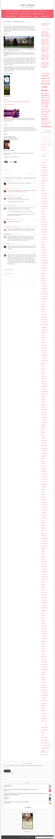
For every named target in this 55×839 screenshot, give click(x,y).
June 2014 (43, 522)
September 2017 (44, 422)
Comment (31, 281)
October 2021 (44, 296)
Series (34, 11)
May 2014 (43, 525)
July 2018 (43, 396)
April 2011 (43, 620)
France (42, 107)
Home (7, 11)
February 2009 (44, 687)
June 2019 (43, 368)
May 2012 (43, 587)
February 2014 (44, 533)
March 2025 (43, 190)
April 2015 (43, 497)
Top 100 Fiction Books (38, 13)
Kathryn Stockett (7, 786)
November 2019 (44, 355)
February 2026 (44, 167)
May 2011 (43, 618)
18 (46, 142)
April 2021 (43, 311)
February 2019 (44, 378)
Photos (47, 116)
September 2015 (44, 484)
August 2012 (43, 579)
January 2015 (43, 504)
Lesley (5, 252)
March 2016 (43, 468)
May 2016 (43, 463)
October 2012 (44, 574)
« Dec (42, 150)
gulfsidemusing (8, 244)
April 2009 (43, 682)
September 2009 (44, 669)
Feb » (45, 150)
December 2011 (44, 600)
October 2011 (43, 605)
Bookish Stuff (44, 102)
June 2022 (43, 275)
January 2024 (44, 226)
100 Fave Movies (15, 11)
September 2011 (44, 607)
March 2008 (43, 715)
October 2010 (44, 636)
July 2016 (43, 458)
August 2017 (43, 425)
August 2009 (43, 672)
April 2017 (43, 435)
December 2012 (44, 569)
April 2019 (43, 373)
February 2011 (44, 625)
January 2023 (44, 257)
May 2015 (43, 494)
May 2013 (43, 556)
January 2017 (43, 443)
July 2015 (43, 489)
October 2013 (44, 543)
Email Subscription (27, 763)
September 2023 (44, 237)
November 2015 (44, 479)
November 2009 (44, 664)
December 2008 (44, 692)
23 (42, 144)
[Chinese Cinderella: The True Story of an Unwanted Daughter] (50, 804)
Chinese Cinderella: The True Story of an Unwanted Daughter (16, 801)
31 (44, 147)
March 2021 (43, 314)
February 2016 (44, 471)
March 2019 (43, 376)
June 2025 (43, 185)
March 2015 (43, 499)
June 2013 (43, 553)
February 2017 (44, 440)
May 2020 (43, 340)
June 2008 (43, 708)
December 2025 (44, 172)
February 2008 (44, 718)
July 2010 (43, 643)
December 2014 (44, 507)
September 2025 (44, 180)
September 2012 (44, 576)
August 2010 (43, 641)
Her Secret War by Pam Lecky (31, 173)
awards (47, 99)
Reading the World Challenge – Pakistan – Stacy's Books (45, 40)
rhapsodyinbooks (8, 219)
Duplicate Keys (7, 797)
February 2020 (44, 347)
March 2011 (43, 623)
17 (44, 142)
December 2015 (44, 476)
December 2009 (44, 661)
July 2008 (43, 705)
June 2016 (43, 461)
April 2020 (43, 342)
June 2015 (43, 491)
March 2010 (43, 654)
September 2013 (44, 546)
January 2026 (44, 170)
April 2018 (43, 404)
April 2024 (43, 219)
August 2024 (43, 208)
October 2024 (44, 203)
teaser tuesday (47, 122)
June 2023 (43, 244)
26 (48, 144)
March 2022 (43, 283)
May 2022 (43, 278)
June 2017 (43, 430)
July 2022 (43, 273)
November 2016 (44, 448)
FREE (46, 107)
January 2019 (43, 381)
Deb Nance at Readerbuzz (10, 205)
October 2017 (43, 419)
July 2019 (43, 365)
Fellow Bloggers (26, 11)
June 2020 (43, 337)
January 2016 (43, 473)
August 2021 (43, 301)
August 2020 (43, 332)
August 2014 (43, 517)
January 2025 (43, 195)
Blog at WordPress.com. (27, 837)
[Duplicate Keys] (50, 800)
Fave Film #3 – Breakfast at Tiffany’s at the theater (45, 35)
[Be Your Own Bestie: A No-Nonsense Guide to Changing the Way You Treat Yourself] (50, 791)
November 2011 (44, 602)
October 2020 (44, 327)
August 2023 (43, 239)
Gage (43, 109)
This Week (8, 169)
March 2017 (43, 437)
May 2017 (43, 432)
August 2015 (43, 486)
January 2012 (43, 597)
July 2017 (43, 427)
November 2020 (44, 324)
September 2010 (44, 638)
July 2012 (43, 582)
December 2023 (44, 229)
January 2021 (43, 319)
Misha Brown (7, 790)
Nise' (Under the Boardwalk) (11, 226)
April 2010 (43, 651)
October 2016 (44, 450)
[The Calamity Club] (50, 787)
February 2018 (44, 409)
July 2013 (43, 551)
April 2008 (43, 713)
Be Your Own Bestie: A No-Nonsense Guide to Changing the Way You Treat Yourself (20, 789)
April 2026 (43, 162)
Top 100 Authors (13, 13)
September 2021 (44, 298)
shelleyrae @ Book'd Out (10, 195)
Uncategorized (47, 126)
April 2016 (43, 466)
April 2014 (43, 528)
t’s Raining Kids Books (9, 104)
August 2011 (43, 610)
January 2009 (44, 690)
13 (50, 139)
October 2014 (44, 512)
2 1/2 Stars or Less (45, 73)
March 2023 (43, 252)
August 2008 (43, 703)
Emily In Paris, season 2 (9, 118)
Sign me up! (7, 770)
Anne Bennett (7, 188)
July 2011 (43, 612)
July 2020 (43, 334)
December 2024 (44, 198)
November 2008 (44, 695)
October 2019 (44, 358)
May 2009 (43, 679)
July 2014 (43, 520)
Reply (34, 188)
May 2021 (43, 309)
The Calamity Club (7, 785)
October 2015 (43, 481)
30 (42, 147)
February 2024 (44, 224)
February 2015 (44, 502)
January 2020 (44, 350)
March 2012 (43, 592)
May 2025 (43, 188)
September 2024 (44, 206)
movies (43, 116)
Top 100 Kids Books (11, 16)
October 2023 (44, 234)
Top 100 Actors (43, 11)
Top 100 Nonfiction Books (25, 16)
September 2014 (44, 515)
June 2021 (43, 306)
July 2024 (43, 211)
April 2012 (43, 589)
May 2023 (43, 247)
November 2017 (44, 417)
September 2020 (44, 329)
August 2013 (43, 548)
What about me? (45, 16)
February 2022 (44, 286)
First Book (6, 99)
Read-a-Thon (44, 120)
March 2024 (43, 221)
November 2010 (44, 633)
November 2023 (44, 231)
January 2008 (44, 721)
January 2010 (43, 659)
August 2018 (43, 394)
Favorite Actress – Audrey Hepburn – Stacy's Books (45, 33)
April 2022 (43, 280)
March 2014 (43, 530)
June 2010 (43, 646)
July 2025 (43, 183)
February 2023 (44, 255)
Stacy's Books (27, 5)
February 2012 (44, 594)
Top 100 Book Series (25, 13)
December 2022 (44, 260)
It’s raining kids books (8, 173)
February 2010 (44, 656)
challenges (46, 105)
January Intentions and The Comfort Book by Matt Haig (17, 101)
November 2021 (44, 293)
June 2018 (43, 399)
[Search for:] (27, 779)
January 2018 (43, 412)
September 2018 (44, 391)
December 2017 (44, 414)
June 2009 (43, 677)
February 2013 (44, 564)
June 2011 (43, 615)
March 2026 (43, 165)
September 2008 (44, 700)
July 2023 (43, 242)
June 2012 (43, 584)
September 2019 (44, 360)
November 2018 (44, 386)
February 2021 (44, 316)
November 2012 (44, 571)
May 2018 (43, 401)
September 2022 (44, 268)
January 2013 (43, 566)
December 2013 (44, 538)
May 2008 (43, 710)
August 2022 (43, 270)
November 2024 (44, 201)
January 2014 (43, 535)
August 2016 (43, 455)
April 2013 (43, 558)
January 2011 (43, 628)
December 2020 (44, 322)
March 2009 (43, 685)
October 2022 (44, 265)
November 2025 (44, 175)
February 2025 (44, 193)
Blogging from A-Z (46, 100)
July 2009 (43, 674)
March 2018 (43, 407)
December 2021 (44, 291)
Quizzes (36, 16)
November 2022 (44, 262)
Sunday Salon (16, 157)
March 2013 (43, 561)
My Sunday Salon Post (21, 191)
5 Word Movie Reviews (45, 95)
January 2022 (44, 288)
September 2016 (44, 453)
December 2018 (44, 383)
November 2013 (44, 540)
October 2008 (44, 697)
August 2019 (43, 363)
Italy (46, 109)
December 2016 (44, 445)
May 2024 (43, 216)
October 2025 (44, 177)
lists (46, 111)
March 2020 (43, 345)
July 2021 (43, 304)
